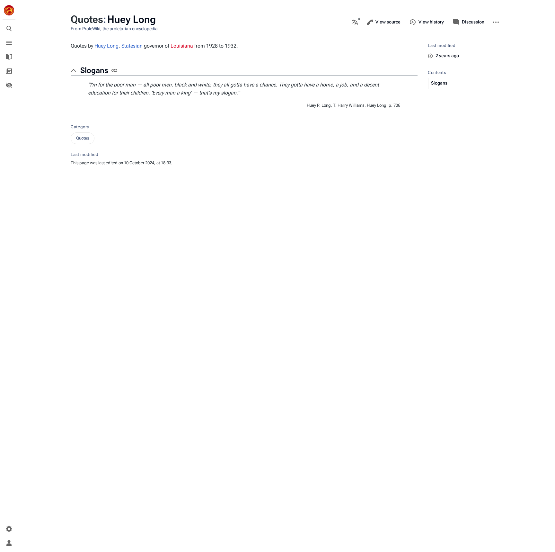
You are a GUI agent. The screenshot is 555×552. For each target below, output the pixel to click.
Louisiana (182, 46)
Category (80, 126)
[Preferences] (9, 528)
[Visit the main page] (9, 10)
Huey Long (106, 46)
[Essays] (9, 71)
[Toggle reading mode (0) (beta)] (9, 85)
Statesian (132, 46)
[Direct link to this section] (114, 70)
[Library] (9, 56)
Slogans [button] (94, 70)
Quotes (82, 138)
